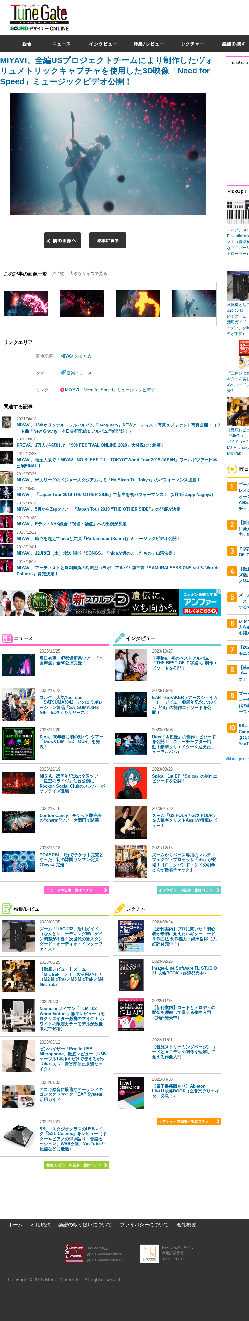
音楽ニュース (79, 373)
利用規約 (40, 1224)
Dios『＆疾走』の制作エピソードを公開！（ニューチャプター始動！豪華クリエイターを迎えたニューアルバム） (184, 744)
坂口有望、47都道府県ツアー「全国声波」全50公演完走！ (71, 661)
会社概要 (186, 1224)
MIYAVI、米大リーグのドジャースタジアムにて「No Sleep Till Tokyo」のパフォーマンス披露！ (109, 479)
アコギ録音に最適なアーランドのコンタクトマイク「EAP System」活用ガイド (73, 1094)
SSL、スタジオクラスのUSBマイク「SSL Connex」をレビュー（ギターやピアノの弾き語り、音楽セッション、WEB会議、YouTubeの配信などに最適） (73, 1138)
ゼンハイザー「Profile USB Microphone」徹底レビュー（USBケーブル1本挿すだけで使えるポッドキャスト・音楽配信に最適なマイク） (73, 1058)
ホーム (15, 1224)
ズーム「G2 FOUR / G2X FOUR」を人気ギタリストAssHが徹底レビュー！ (184, 820)
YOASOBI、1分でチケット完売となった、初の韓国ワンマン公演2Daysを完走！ (71, 859)
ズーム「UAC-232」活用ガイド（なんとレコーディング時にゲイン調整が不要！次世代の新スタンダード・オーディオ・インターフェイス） (71, 938)
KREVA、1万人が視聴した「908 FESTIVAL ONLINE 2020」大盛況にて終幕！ (91, 445)
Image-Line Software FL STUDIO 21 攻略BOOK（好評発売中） (184, 971)
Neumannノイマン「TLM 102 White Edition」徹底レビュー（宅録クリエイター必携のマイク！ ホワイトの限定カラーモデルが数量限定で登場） (72, 1018)
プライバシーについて (144, 1224)
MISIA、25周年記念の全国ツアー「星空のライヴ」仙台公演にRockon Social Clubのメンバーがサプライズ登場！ (72, 784)
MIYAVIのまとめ (75, 356)
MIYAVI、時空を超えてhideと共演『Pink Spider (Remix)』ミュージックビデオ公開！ (99, 538)
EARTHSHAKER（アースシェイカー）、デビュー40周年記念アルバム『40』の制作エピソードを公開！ (185, 705)
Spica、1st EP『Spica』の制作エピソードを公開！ (184, 779)
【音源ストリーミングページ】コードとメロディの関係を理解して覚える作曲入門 (183, 1051)
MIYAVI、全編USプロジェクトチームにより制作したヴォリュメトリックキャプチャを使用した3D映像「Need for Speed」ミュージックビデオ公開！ (106, 71)
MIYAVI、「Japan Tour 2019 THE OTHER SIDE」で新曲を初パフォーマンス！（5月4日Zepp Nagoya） (116, 494)
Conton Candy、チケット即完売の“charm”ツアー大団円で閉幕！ (71, 818)
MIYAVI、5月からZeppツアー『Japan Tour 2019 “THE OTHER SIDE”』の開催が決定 (99, 509)
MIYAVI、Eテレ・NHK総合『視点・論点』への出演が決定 (72, 523)
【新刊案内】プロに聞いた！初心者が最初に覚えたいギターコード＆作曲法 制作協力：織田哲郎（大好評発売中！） (184, 936)
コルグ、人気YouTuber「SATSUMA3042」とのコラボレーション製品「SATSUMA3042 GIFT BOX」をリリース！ (71, 705)
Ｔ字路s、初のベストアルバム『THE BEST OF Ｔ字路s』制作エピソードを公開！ (185, 663)
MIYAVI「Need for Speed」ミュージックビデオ (110, 389)
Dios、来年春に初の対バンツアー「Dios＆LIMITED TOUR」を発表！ (71, 741)
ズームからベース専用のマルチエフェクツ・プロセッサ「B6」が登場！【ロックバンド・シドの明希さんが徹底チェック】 (184, 862)
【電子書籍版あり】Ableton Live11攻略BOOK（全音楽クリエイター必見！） (185, 1091)
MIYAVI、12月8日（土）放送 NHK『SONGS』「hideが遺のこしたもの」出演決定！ (97, 553)
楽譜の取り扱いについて (85, 1224)
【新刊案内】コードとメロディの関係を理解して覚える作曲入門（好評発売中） (183, 1012)
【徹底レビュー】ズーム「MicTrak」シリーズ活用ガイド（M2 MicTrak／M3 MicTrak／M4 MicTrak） (71, 977)
